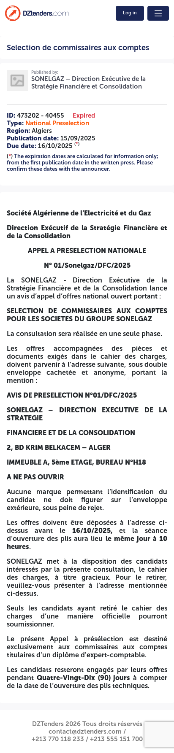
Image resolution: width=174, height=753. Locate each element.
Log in (130, 13)
